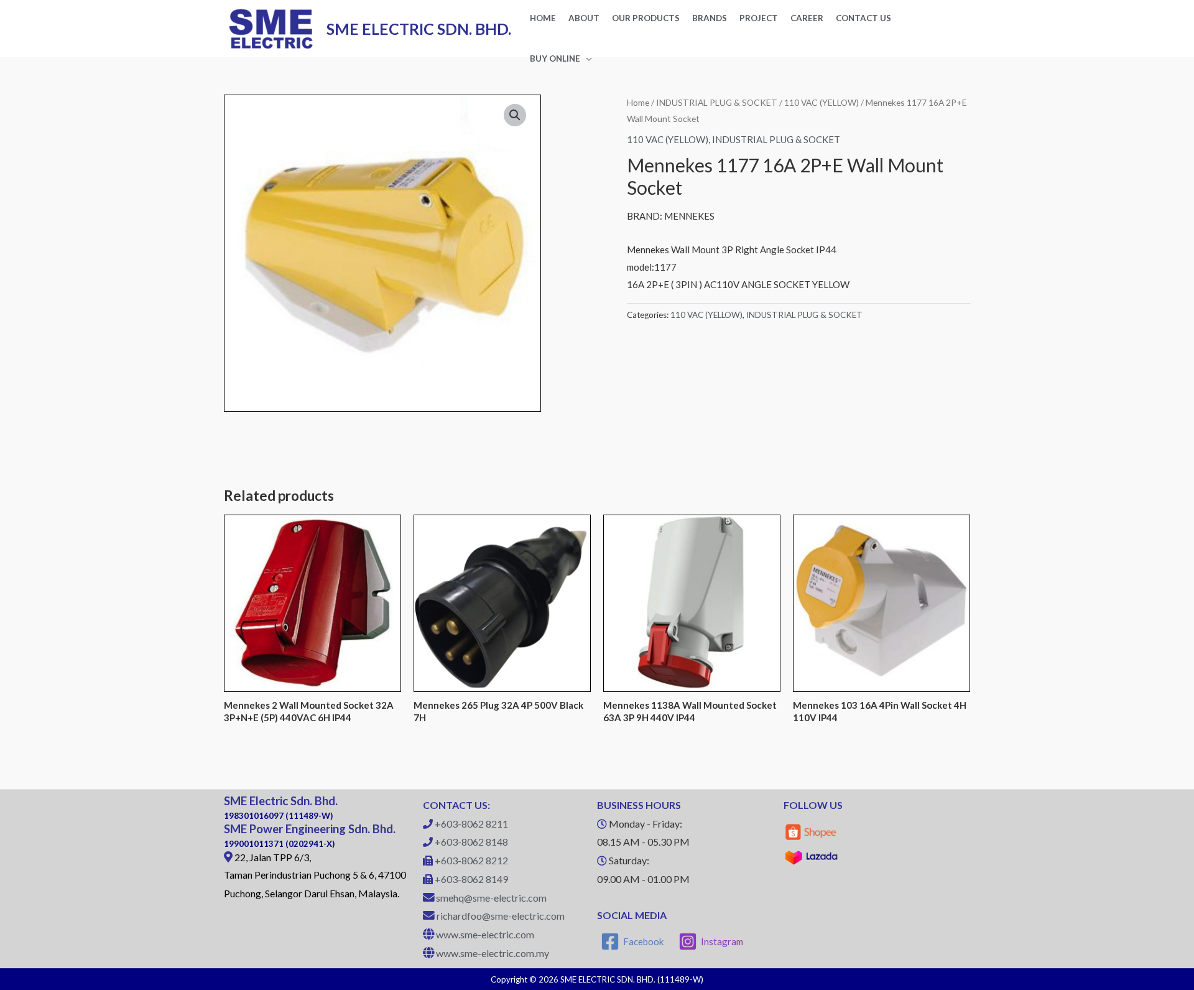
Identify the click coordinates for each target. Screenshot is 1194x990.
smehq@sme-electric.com (491, 898)
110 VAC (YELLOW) (821, 102)
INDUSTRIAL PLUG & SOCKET (716, 102)
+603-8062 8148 (471, 842)
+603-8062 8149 (471, 879)
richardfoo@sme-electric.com (501, 916)
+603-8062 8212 (471, 860)
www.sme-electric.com (485, 934)
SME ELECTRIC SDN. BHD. (418, 28)
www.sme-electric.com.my (492, 953)
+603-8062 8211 (471, 823)
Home (638, 102)
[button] (515, 115)
